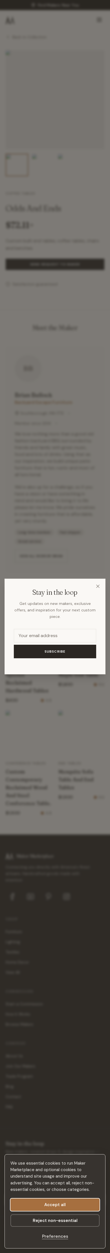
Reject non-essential (55, 1220)
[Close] (98, 586)
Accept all (55, 1205)
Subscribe (55, 651)
